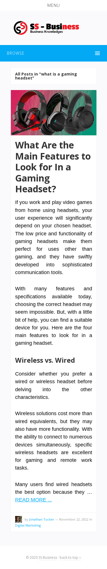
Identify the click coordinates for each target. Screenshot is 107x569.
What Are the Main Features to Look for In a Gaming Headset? (53, 167)
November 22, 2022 (73, 519)
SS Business (48, 557)
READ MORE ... (33, 500)
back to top (69, 557)
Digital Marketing (28, 525)
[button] (53, 5)
